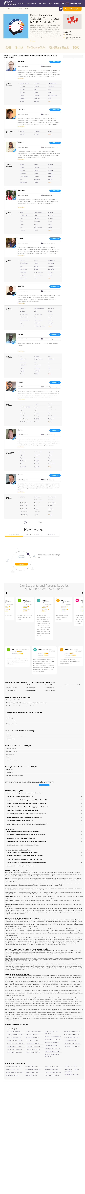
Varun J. (20, 382)
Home (4, 8)
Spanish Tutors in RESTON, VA (52, 1051)
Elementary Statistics (25, 320)
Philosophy (22, 230)
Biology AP (50, 170)
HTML (49, 98)
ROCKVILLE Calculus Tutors (51, 1069)
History (50, 407)
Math (35, 89)
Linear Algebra (51, 463)
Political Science (38, 212)
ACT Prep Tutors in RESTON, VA (33, 1031)
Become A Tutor (31, 3)
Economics (22, 404)
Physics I (36, 164)
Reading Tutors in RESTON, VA (52, 1042)
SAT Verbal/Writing (52, 83)
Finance (22, 326)
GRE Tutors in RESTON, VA (32, 1040)
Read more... (33, 41)
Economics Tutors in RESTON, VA (71, 1034)
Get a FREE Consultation (32, 534)
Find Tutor (21, 3)
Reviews (56, 3)
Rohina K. (21, 142)
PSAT (49, 89)
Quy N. (20, 430)
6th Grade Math (23, 514)
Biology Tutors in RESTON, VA (33, 1049)
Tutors (9, 8)
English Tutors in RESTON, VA (33, 1052)
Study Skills (51, 86)
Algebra (22, 95)
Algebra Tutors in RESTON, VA (52, 1045)
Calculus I (22, 86)
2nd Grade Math (24, 502)
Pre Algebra (37, 95)
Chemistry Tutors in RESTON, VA (14, 1034)
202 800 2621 (75, 4)
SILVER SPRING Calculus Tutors (33, 1069)
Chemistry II (23, 173)
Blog (50, 3)
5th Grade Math (23, 511)
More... (50, 101)
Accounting (22, 308)
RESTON (27, 8)
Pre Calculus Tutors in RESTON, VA (72, 1031)
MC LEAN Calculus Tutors (31, 1075)
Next (40, 522)
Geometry (36, 86)
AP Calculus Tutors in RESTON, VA (53, 1036)
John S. (20, 334)
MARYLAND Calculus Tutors (32, 1072)
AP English (50, 218)
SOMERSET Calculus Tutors (71, 1066)
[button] (76, 21)
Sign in (64, 3)
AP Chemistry (51, 215)
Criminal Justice (23, 215)
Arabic (21, 212)
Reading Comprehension (40, 326)
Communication (23, 317)
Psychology (36, 170)
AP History (50, 221)
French (21, 221)
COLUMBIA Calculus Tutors (32, 1066)
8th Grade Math (37, 500)
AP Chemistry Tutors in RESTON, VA (53, 1039)
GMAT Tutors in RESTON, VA (32, 1043)
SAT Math (36, 101)
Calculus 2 (22, 89)
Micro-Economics (38, 320)
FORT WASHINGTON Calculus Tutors (14, 1072)
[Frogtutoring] (9, 3)
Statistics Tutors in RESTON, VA (14, 1049)
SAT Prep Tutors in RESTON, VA (14, 1052)
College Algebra (24, 176)
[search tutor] (61, 9)
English (21, 218)
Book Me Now (55, 61)
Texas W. (21, 286)
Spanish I (36, 173)
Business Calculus (24, 83)
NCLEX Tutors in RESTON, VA (33, 1046)
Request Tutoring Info (72, 9)
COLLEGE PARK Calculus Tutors (72, 1074)
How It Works (42, 3)
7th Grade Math (37, 497)
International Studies (39, 308)
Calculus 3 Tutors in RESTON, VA (71, 1046)
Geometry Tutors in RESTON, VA (52, 1048)
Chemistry (50, 179)
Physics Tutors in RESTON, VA (14, 1037)
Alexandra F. (22, 190)
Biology (50, 167)
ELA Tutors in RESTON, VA (70, 1040)
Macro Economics (38, 314)
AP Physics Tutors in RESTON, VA (14, 1040)
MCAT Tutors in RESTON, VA (32, 1037)
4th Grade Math (23, 508)
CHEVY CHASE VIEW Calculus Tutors (53, 1072)
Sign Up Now (44, 785)
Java (49, 368)
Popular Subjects (12, 1029)
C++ (49, 365)
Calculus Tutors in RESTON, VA (14, 1046)
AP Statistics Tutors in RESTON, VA (15, 1043)
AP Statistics (37, 418)
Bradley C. (21, 61)
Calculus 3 (22, 92)
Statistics (50, 356)
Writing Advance (38, 227)
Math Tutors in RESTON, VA (13, 1031)
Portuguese (36, 215)
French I (22, 224)
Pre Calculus (37, 98)
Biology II (22, 167)
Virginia (21, 8)
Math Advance (23, 182)
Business (22, 260)
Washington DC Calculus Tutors (13, 1066)
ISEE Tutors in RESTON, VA (32, 1034)
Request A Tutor (14, 534)
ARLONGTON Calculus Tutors (52, 1075)
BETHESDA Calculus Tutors (12, 1075)
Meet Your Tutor (50, 534)
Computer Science (38, 272)
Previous (6, 593)
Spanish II (36, 176)
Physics (36, 92)
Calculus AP (37, 83)
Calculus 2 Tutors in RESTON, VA (71, 1043)
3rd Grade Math (23, 505)
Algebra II (22, 98)
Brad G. (20, 475)
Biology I (22, 164)
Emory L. (20, 238)
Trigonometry (37, 179)
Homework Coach (38, 275)
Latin (35, 311)
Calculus (15, 8)
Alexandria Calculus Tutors (12, 1069)
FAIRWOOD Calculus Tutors (51, 1066)
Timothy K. (21, 109)
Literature (22, 413)
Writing (35, 224)
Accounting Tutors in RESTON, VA (71, 1037)
